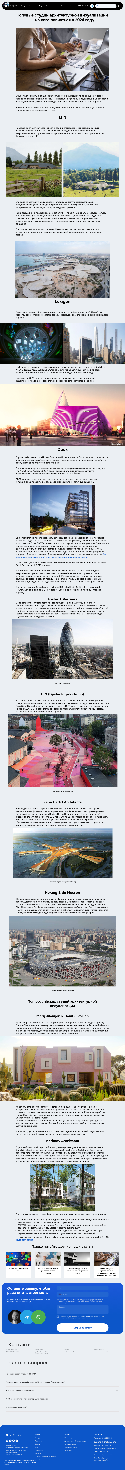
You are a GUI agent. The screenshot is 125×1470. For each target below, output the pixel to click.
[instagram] (10, 1441)
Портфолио (38, 1441)
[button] (106, 6)
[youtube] (13, 1441)
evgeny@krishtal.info (12, 1351)
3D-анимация (68, 1438)
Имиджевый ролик (70, 1447)
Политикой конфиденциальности (90, 1316)
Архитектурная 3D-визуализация (75, 1441)
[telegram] (17, 1441)
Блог (36, 1447)
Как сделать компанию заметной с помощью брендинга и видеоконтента (61, 555)
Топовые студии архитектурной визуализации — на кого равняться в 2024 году (106, 1272)
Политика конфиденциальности (45, 1456)
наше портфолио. (24, 1239)
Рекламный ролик (70, 1444)
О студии (38, 1438)
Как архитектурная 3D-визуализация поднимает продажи (77, 1271)
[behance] (7, 1441)
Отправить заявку (83, 1327)
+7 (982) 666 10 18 (82, 6)
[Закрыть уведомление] (40, 1459)
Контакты (98, 1434)
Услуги (67, 1434)
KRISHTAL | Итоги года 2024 (18, 1270)
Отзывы (37, 1444)
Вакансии (38, 1453)
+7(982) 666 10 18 (106, 1438)
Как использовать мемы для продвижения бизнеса (48, 1271)
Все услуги (68, 1450)
